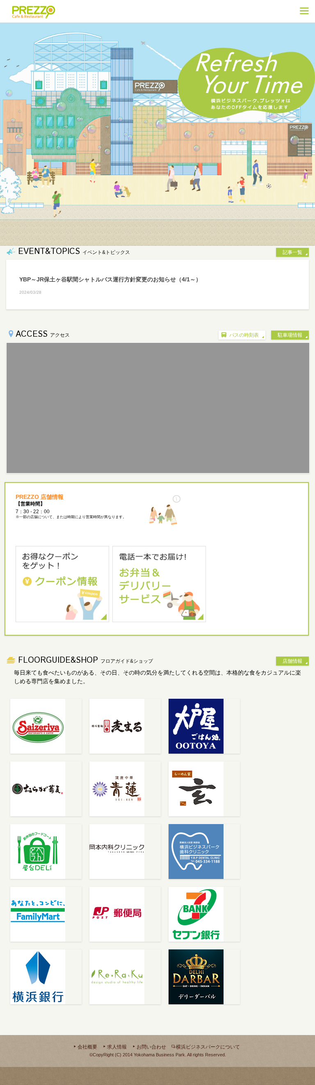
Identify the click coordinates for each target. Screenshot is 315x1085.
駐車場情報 (290, 335)
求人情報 (117, 1047)
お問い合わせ (151, 1047)
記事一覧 (292, 252)
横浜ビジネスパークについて (208, 1047)
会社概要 (87, 1047)
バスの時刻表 (244, 335)
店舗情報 (292, 661)
